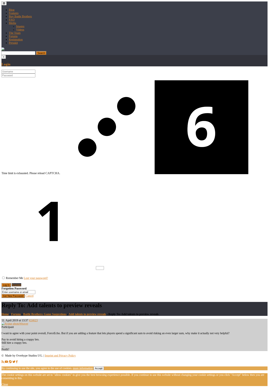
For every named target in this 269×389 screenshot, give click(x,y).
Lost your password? (36, 278)
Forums (13, 36)
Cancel (29, 295)
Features (13, 13)
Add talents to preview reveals (87, 314)
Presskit (13, 42)
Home (5, 314)
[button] (2, 49)
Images (20, 26)
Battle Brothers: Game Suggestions (44, 314)
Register (16, 284)
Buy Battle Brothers (20, 16)
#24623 (33, 320)
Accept (98, 368)
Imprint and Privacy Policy (60, 355)
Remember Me (14, 278)
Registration (16, 39)
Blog (11, 9)
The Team (14, 32)
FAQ (12, 19)
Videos (20, 29)
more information (83, 368)
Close (4, 384)
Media (12, 23)
